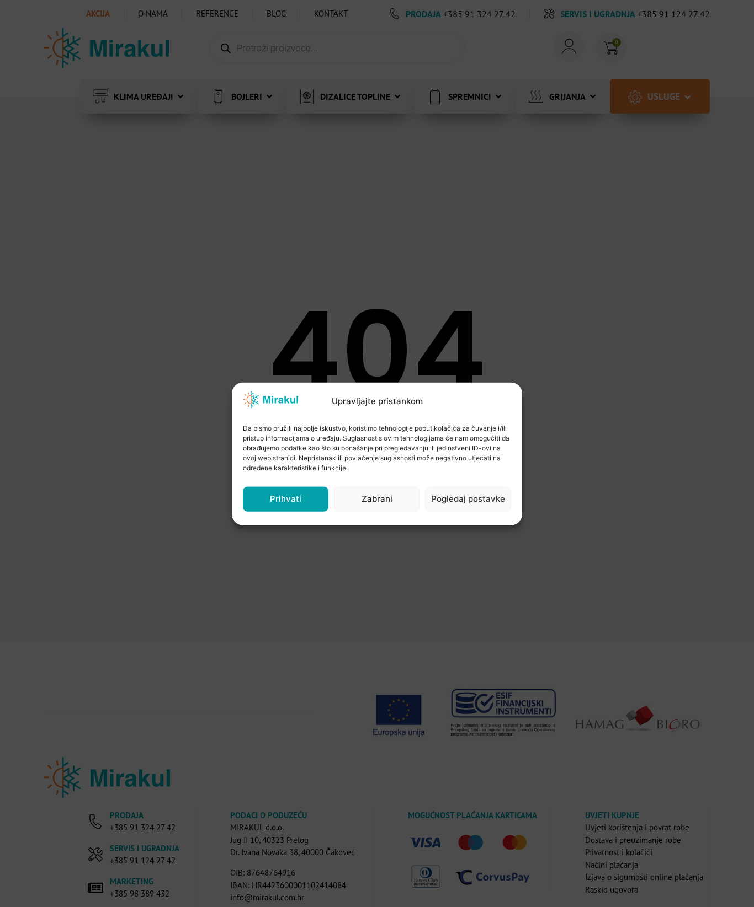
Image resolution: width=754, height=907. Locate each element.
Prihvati (285, 498)
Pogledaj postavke (468, 498)
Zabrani (377, 498)
